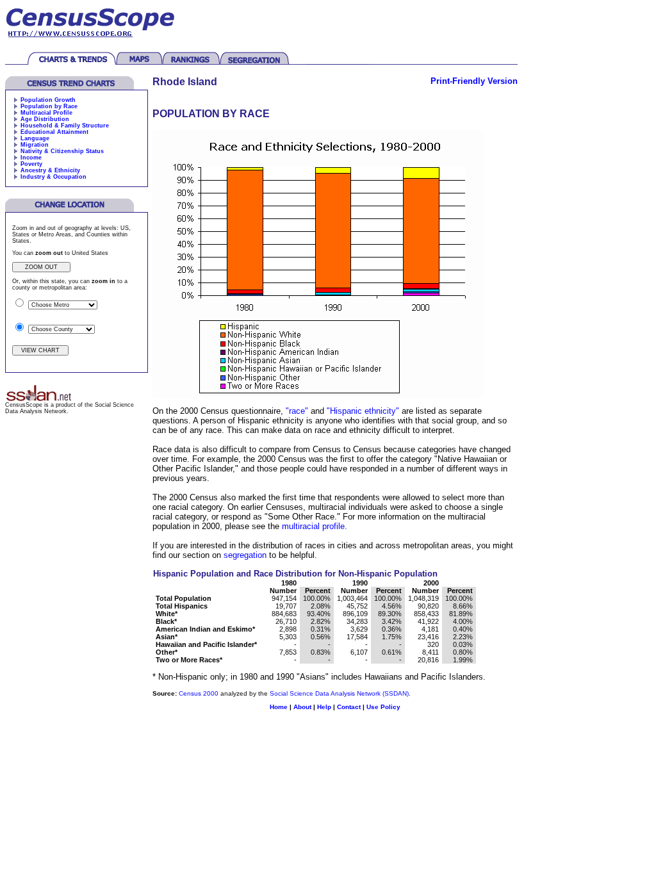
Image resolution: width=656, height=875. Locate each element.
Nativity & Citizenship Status (62, 151)
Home (279, 706)
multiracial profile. (314, 526)
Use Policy (383, 706)
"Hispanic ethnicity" (363, 411)
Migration (34, 145)
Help (324, 706)
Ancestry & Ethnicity (50, 170)
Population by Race (49, 106)
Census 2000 (198, 693)
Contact (349, 706)
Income (31, 157)
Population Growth (48, 100)
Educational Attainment (54, 132)
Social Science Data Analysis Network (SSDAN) (339, 693)
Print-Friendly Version (474, 81)
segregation (245, 555)
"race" (295, 411)
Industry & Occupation (53, 177)
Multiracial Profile (46, 113)
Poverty (31, 164)
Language (34, 138)
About (302, 706)
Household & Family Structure (64, 125)
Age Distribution (44, 119)
